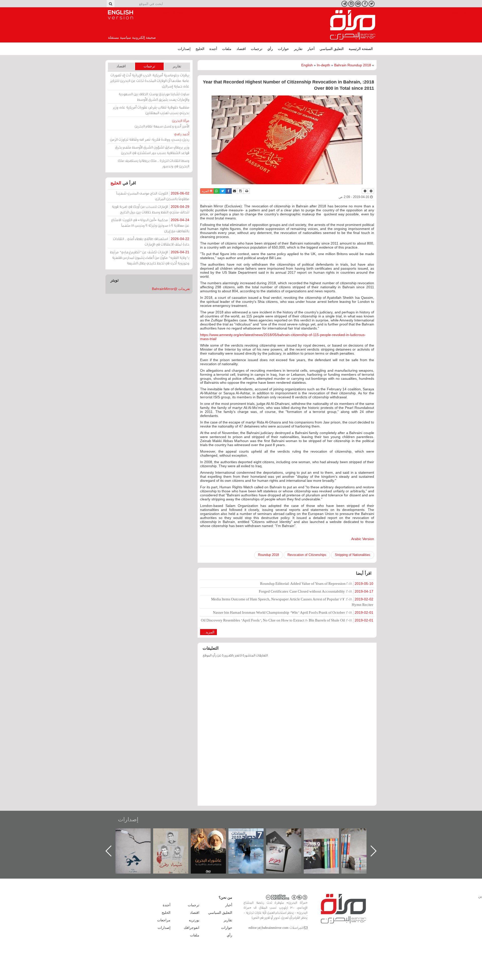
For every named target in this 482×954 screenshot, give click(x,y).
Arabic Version (362, 539)
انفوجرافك (191, 928)
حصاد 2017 (288, 834)
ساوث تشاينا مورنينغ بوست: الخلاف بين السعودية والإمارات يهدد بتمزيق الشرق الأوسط (153, 96)
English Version (120, 15)
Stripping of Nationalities (352, 555)
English (307, 65)
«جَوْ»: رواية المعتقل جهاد (175, 837)
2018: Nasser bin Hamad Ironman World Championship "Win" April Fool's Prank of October (293, 612)
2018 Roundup (268, 555)
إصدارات (184, 49)
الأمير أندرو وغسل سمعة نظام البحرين (162, 123)
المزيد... (208, 632)
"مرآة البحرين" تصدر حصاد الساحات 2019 (364, 840)
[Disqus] (287, 734)
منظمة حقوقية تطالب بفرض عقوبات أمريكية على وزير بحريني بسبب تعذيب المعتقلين (151, 110)
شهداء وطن (213, 834)
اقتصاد (241, 49)
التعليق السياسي (332, 49)
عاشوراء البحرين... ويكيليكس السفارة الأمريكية (251, 840)
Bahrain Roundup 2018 (352, 65)
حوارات (283, 49)
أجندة (213, 49)
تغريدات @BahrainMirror (171, 289)
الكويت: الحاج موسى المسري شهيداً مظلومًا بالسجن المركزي (152, 195)
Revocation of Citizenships (306, 555)
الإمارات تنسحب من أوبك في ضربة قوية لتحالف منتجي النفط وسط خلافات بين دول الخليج (150, 209)
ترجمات (256, 49)
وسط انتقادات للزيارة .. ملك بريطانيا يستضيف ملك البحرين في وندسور (153, 163)
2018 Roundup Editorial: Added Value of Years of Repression (316, 583)
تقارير (298, 49)
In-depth (323, 65)
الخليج (200, 49)
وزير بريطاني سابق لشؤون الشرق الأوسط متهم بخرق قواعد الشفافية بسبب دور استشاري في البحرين (152, 150)
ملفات (226, 49)
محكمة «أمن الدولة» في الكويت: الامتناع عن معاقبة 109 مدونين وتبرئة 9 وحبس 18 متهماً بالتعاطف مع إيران (150, 225)
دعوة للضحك (138, 834)
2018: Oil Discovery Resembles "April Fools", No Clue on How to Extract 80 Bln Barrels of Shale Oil (287, 620)
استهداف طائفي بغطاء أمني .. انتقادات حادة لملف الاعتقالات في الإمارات (151, 241)
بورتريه (194, 920)
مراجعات (163, 920)
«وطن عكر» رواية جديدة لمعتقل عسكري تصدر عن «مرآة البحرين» (326, 843)
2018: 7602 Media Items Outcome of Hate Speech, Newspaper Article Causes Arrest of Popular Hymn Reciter (292, 601)
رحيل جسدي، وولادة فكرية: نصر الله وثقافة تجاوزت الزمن (149, 136)
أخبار (311, 49)
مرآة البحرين (352, 25)
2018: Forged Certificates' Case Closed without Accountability (316, 591)
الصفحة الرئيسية (361, 49)
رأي (270, 49)
